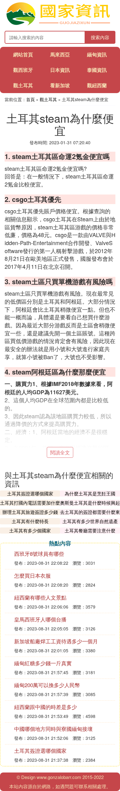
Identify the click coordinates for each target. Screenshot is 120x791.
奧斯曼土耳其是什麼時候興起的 (90, 505)
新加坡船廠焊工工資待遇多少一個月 (56, 641)
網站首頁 (23, 54)
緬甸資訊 (97, 54)
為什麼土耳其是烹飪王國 (90, 493)
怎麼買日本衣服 (32, 575)
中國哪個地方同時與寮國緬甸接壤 (53, 728)
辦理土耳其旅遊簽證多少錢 (30, 512)
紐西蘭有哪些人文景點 (40, 597)
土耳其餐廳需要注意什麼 (90, 530)
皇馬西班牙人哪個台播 (40, 619)
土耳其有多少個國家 (30, 530)
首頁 (30, 99)
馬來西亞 (60, 54)
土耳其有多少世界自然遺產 (90, 521)
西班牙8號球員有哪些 (39, 553)
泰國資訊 (97, 69)
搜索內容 (100, 37)
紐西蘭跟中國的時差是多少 (45, 707)
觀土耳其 (23, 85)
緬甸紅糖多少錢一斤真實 (43, 663)
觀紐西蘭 (97, 85)
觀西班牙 (23, 69)
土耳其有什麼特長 (30, 521)
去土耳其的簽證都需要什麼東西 (90, 515)
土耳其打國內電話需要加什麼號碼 (30, 505)
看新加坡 (60, 85)
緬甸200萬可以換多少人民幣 (47, 685)
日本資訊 (60, 69)
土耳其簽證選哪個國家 (30, 493)
